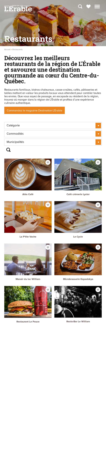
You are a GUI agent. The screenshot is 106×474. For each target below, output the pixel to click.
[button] (97, 6)
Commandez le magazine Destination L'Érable (34, 110)
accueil (7, 50)
